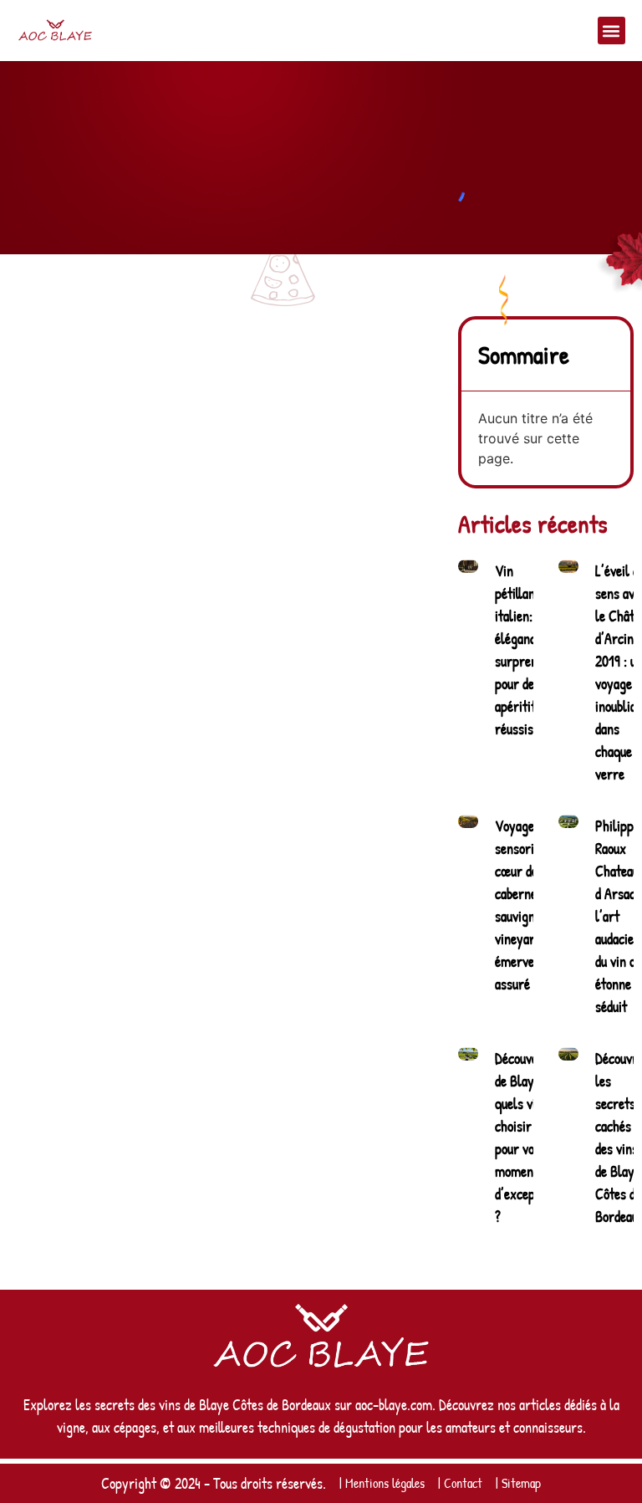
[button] (611, 30)
